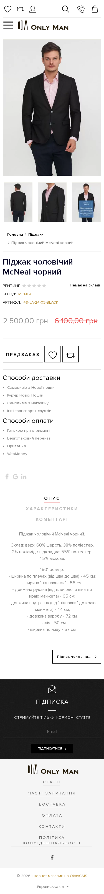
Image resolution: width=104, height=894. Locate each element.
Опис (52, 498)
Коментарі (52, 519)
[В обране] (52, 354)
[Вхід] (32, 11)
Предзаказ (23, 354)
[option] (18, 202)
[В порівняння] (70, 354)
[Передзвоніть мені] (81, 10)
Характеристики (52, 509)
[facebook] (52, 858)
